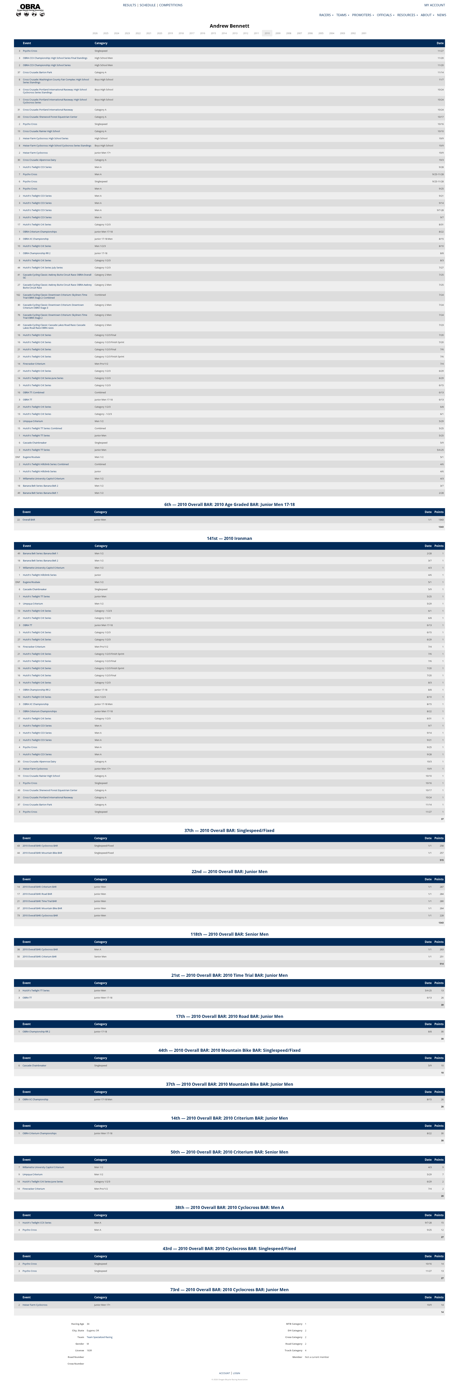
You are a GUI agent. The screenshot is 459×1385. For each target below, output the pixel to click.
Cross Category (293, 1337)
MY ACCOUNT (434, 5)
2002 (353, 33)
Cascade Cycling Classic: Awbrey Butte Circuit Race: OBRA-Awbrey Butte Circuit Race (57, 286)
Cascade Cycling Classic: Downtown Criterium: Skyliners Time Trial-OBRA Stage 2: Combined (55, 296)
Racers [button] (325, 14)
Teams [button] (341, 14)
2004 (331, 33)
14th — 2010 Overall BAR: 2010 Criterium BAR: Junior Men (229, 1118)
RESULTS (129, 5)
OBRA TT (27, 399)
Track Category (293, 1350)
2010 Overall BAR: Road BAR (37, 894)
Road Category (293, 1343)
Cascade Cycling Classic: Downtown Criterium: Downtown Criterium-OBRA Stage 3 (53, 306)
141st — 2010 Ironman (229, 538)
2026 (95, 33)
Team (80, 1337)
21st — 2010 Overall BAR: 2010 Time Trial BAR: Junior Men (229, 975)
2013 (234, 33)
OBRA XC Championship (36, 238)
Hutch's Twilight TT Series (36, 435)
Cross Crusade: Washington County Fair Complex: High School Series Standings (56, 81)
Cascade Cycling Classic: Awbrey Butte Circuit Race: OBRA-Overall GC (57, 276)
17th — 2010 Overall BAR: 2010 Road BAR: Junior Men (229, 1016)
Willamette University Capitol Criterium (43, 478)
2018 (181, 33)
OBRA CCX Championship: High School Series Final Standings (55, 58)
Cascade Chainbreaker (35, 442)
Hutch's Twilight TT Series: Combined (42, 428)
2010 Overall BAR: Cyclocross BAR (40, 845)
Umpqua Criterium (33, 421)
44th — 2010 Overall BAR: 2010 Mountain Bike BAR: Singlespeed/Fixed (229, 1050)
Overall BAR (29, 519)
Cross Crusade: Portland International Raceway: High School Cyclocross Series (55, 101)
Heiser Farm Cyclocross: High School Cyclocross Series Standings (57, 145)
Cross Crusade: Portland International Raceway (48, 109)
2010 (267, 33)
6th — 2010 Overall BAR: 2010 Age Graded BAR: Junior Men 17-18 (229, 504)
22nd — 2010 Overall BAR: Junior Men (230, 871)
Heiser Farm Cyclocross (35, 152)
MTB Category (294, 1323)
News (441, 14)
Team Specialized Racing (99, 1337)
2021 (148, 33)
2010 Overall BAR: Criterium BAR (39, 886)
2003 (342, 33)
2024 (116, 33)
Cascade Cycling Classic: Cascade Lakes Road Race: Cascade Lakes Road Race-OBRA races (54, 326)
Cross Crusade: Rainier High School (41, 131)
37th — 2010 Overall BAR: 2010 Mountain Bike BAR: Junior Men (229, 1084)
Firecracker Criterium (34, 363)
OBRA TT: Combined (33, 392)
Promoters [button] (362, 14)
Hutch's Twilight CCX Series (37, 167)
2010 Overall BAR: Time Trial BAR (40, 901)
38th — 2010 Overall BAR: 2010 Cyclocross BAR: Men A (229, 1207)
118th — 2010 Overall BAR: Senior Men (230, 934)
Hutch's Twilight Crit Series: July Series (43, 267)
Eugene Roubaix (31, 457)
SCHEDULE (148, 5)
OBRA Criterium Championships (40, 231)
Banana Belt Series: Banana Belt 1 (40, 493)
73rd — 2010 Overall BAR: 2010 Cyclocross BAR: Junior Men (229, 1289)
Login (236, 1373)
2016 (202, 33)
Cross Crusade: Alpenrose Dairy (39, 159)
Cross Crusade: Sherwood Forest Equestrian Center (50, 116)
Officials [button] (385, 14)
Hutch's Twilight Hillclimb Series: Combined (46, 464)
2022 (138, 33)
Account (224, 1373)
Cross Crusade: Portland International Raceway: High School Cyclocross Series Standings (55, 91)
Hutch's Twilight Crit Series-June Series (43, 378)
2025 (105, 33)
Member (297, 1356)
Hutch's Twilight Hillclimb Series (39, 471)
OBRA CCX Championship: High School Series (47, 65)
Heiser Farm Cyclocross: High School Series (45, 138)
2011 (256, 33)
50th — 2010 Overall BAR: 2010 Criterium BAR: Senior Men (229, 1152)
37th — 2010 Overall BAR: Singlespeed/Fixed (229, 830)
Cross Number (76, 1363)
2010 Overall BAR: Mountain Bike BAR (42, 852)
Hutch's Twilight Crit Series (37, 224)
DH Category (295, 1330)
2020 (159, 33)
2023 (127, 33)
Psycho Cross (30, 50)
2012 (245, 33)
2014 (224, 33)
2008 (288, 33)
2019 (170, 33)
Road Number (76, 1356)
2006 (310, 33)
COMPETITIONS (171, 5)
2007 (299, 33)
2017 (191, 33)
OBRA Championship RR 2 (36, 253)
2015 (213, 33)
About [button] (426, 14)
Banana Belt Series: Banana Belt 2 (40, 485)
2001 (363, 33)
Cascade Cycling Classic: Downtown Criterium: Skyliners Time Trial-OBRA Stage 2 (55, 316)
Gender (79, 1343)
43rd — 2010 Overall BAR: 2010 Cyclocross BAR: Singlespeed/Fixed (229, 1248)
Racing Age (77, 1323)
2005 (320, 33)
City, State (78, 1330)
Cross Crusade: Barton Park (37, 72)
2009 (277, 33)
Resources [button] (406, 14)
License (79, 1350)
